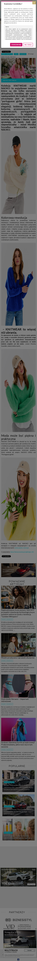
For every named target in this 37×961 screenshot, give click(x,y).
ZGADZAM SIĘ (16, 44)
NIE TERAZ (28, 44)
